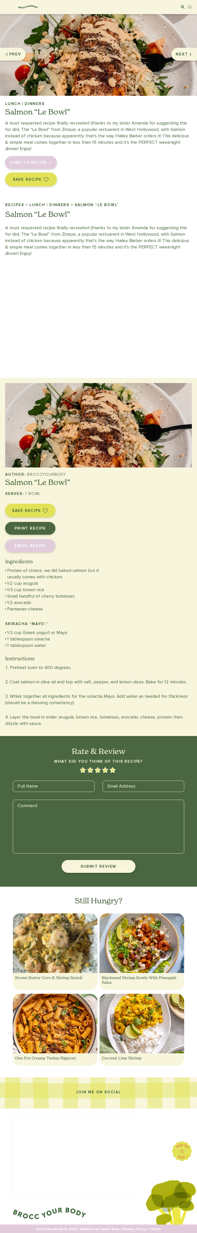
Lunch (13, 103)
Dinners (35, 103)
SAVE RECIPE (27, 179)
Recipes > (16, 205)
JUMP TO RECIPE (28, 162)
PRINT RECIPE (30, 528)
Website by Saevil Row (100, 1229)
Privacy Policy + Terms (141, 1229)
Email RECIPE (30, 545)
